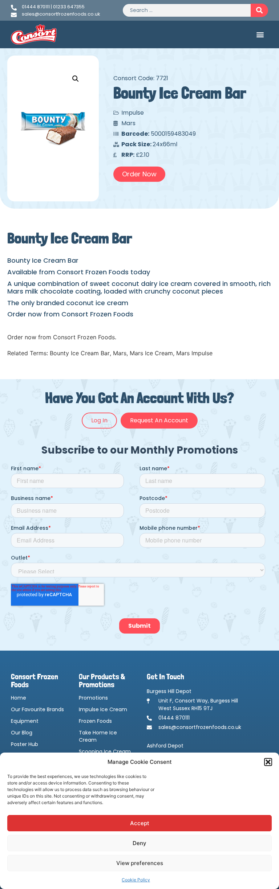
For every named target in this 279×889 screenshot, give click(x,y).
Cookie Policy (136, 879)
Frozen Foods (95, 721)
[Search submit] (259, 10)
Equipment (25, 721)
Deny (139, 843)
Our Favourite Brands (37, 709)
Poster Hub (24, 744)
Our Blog (21, 732)
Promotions (93, 697)
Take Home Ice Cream (98, 736)
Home (18, 697)
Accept (139, 823)
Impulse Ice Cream (103, 709)
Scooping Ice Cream (105, 751)
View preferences (139, 863)
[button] (268, 762)
